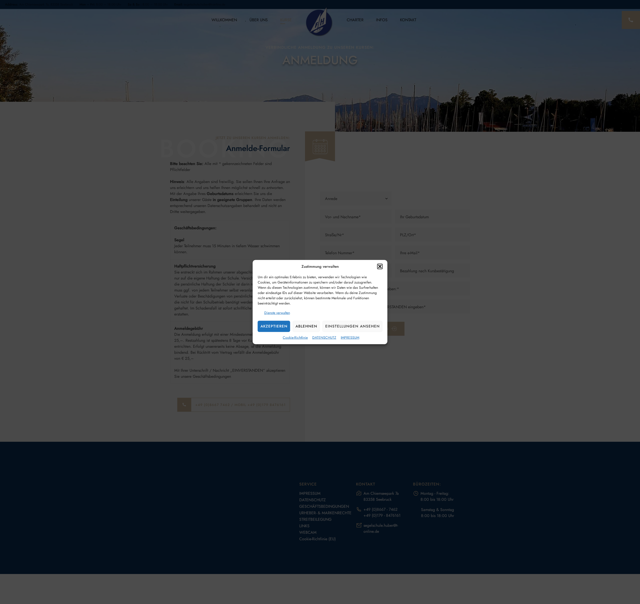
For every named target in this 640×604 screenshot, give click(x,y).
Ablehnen (306, 326)
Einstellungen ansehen (352, 326)
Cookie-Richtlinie (295, 337)
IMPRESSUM (350, 337)
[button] (380, 266)
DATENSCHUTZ (324, 337)
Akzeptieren (274, 326)
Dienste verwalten (277, 312)
